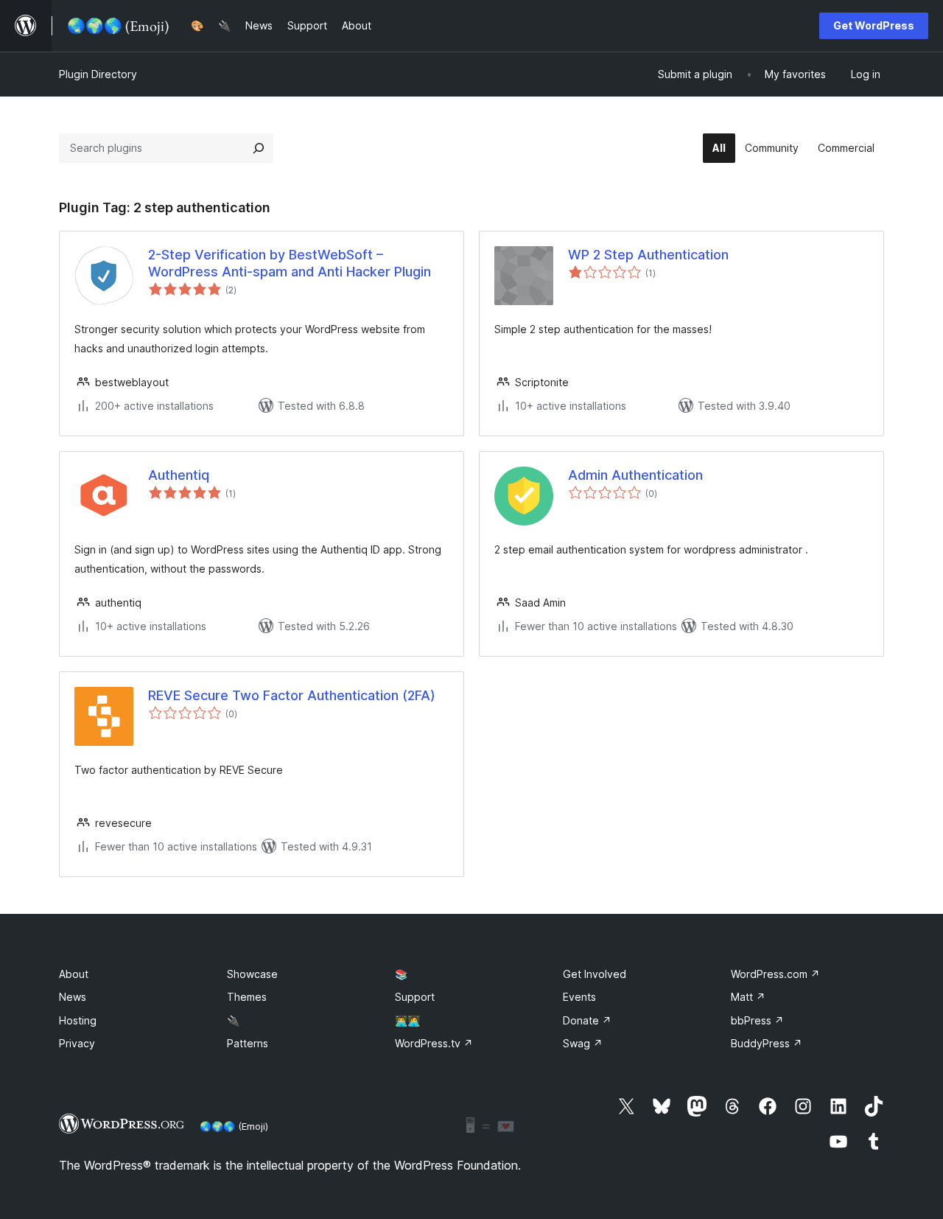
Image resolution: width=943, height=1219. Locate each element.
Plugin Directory (98, 74)
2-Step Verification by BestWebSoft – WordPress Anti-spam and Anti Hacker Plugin (289, 263)
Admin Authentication (635, 475)
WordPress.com (775, 974)
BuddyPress (766, 1043)
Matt (748, 997)
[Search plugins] (258, 148)
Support (415, 997)
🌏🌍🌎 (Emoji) (234, 1126)
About (73, 974)
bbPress (757, 1020)
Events (579, 997)
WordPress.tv (434, 1043)
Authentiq (178, 475)
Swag (583, 1043)
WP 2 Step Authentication (648, 254)
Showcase (252, 974)
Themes (247, 997)
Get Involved (594, 974)
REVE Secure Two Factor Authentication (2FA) (291, 695)
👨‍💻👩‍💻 (407, 1020)
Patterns (247, 1043)
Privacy (77, 1043)
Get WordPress (873, 25)
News (72, 997)
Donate (587, 1020)
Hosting (78, 1020)
